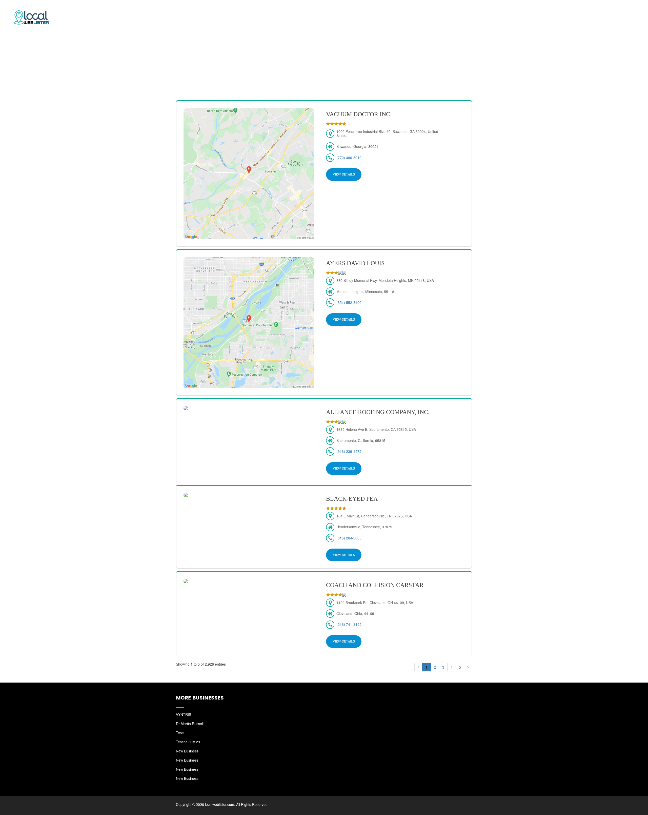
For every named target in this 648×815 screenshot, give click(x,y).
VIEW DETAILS (344, 174)
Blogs (599, 10)
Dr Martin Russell (190, 723)
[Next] (468, 667)
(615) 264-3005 (348, 537)
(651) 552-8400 (348, 302)
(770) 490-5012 (348, 157)
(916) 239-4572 (348, 451)
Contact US (625, 10)
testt (180, 732)
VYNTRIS (183, 714)
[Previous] (418, 667)
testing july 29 (188, 741)
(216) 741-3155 (348, 624)
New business (187, 750)
